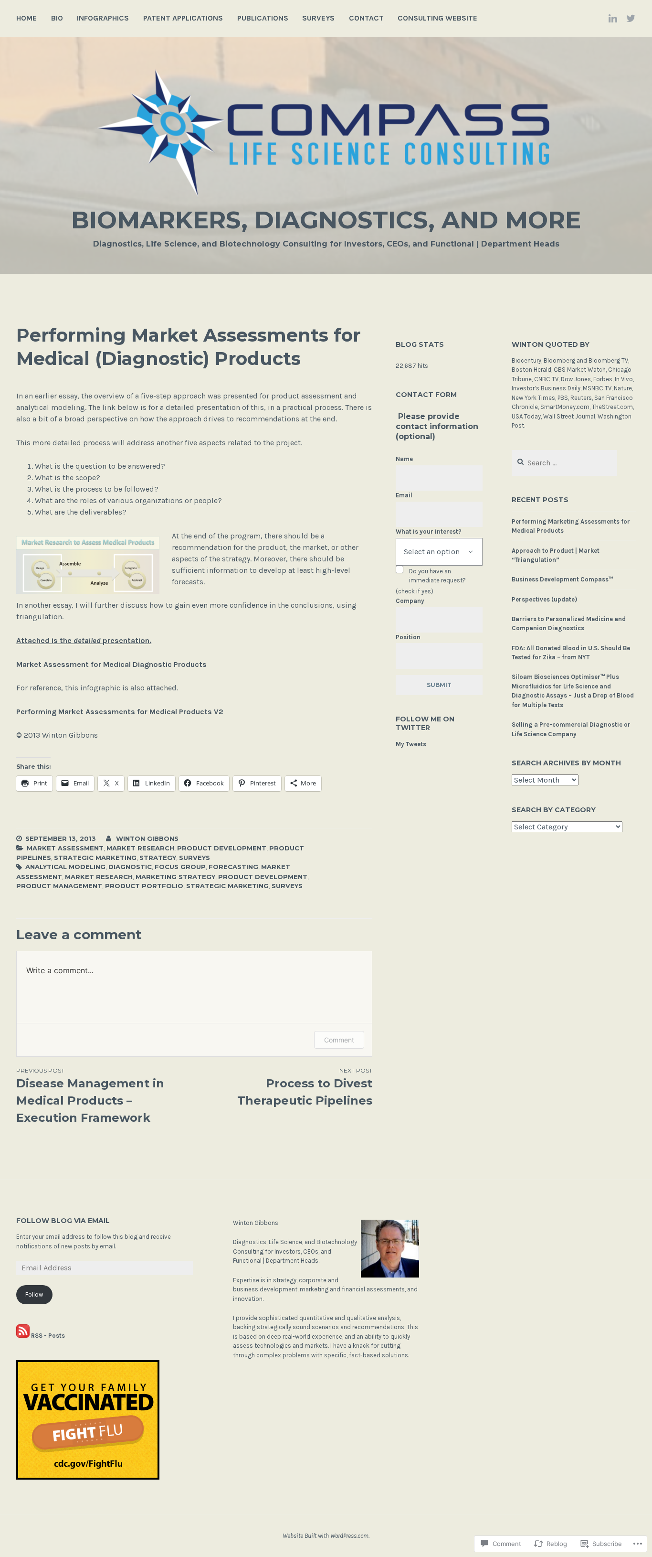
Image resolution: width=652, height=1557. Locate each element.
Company (410, 600)
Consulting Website (437, 17)
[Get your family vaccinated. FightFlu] (87, 1478)
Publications (262, 17)
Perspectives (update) (544, 599)
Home (26, 17)
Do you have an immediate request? (437, 576)
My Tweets (411, 744)
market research (99, 877)
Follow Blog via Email (63, 1220)
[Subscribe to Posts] (23, 1336)
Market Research (140, 848)
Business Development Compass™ (562, 579)
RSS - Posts (48, 1335)
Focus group (180, 866)
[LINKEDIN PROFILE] (613, 18)
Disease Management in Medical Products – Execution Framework (90, 1096)
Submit (439, 684)
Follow (34, 1294)
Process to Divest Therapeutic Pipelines (304, 1087)
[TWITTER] (631, 18)
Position (408, 637)
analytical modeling (65, 866)
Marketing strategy (175, 877)
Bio (57, 17)
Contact (366, 17)
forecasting (233, 866)
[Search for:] (564, 463)
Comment (339, 1040)
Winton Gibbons (147, 838)
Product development (221, 848)
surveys (287, 886)
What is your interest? (429, 531)
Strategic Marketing (95, 857)
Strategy (157, 857)
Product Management (59, 886)
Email (404, 495)
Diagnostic (130, 866)
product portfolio (144, 886)
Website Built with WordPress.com (325, 1535)
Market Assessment (65, 848)
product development (262, 877)
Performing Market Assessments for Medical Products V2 (119, 711)
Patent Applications (183, 17)
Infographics (103, 17)
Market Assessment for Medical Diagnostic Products (111, 664)
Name (404, 458)
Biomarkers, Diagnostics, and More (326, 220)
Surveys (318, 17)
